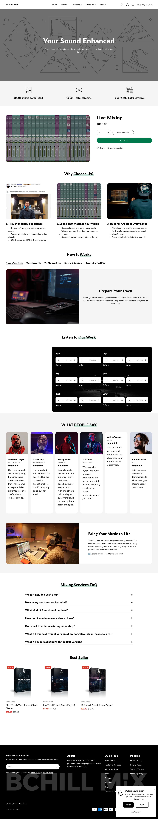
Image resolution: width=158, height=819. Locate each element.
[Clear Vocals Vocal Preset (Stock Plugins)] (23, 682)
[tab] (14, 263)
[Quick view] (36, 669)
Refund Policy (136, 765)
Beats (107, 773)
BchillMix (16, 809)
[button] (145, 5)
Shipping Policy (136, 773)
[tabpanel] (79, 296)
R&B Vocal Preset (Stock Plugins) (97, 705)
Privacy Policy (136, 760)
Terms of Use (35, 773)
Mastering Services (113, 765)
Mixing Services (111, 769)
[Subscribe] (56, 766)
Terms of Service (137, 769)
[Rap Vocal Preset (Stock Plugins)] (60, 682)
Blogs (107, 787)
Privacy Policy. (48, 773)
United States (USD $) (15, 804)
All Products (110, 760)
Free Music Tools (112, 791)
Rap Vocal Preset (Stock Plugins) (59, 705)
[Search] (122, 4)
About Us (109, 782)
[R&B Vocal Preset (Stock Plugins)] (98, 682)
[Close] (154, 789)
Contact (108, 778)
